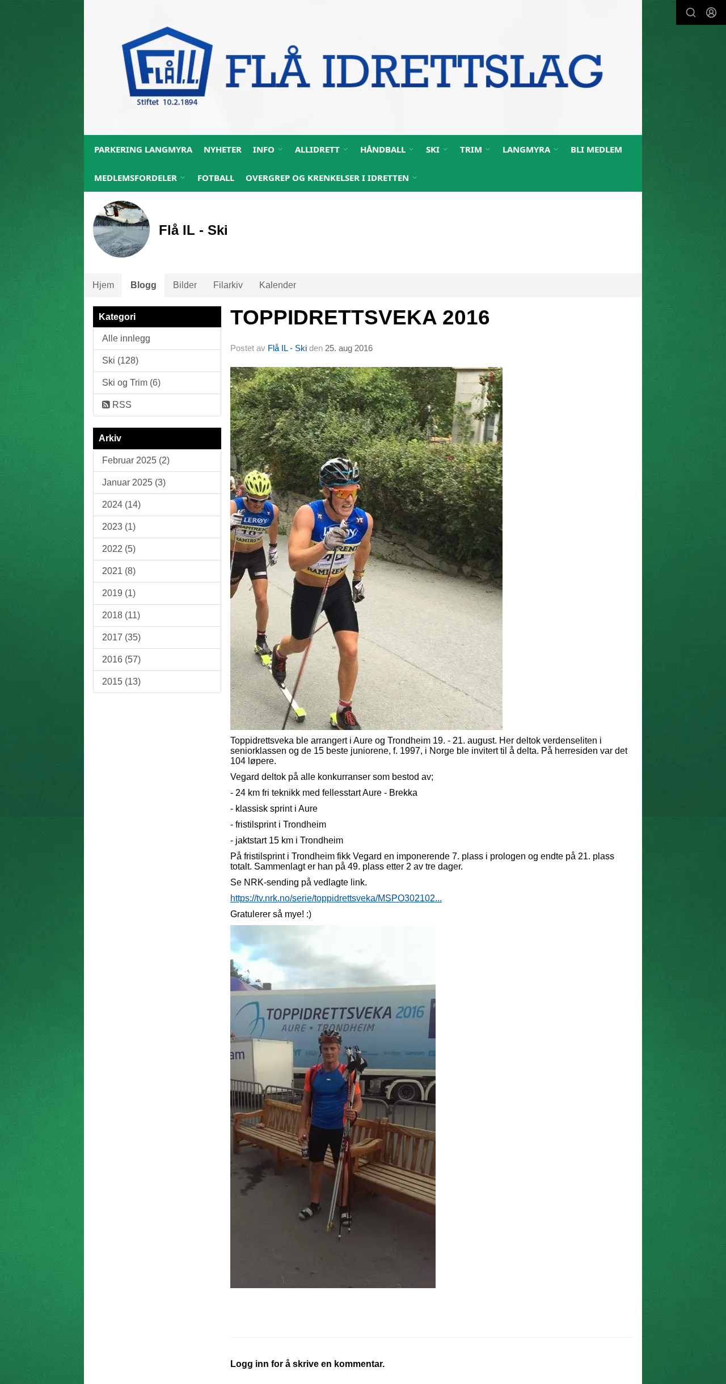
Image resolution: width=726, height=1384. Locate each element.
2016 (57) (121, 659)
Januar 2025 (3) (134, 482)
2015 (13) (121, 681)
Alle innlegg (126, 338)
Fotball (215, 177)
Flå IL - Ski (287, 348)
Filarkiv (228, 285)
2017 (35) (121, 637)
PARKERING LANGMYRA (143, 149)
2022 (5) (119, 549)
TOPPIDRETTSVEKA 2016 (360, 317)
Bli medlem (596, 149)
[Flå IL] (363, 67)
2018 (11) (121, 615)
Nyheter (223, 149)
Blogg (143, 285)
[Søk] (691, 12)
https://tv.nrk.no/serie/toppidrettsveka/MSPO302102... (336, 898)
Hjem (103, 285)
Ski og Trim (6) (131, 382)
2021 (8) (119, 571)
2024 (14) (121, 504)
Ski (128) (120, 360)
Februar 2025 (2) (136, 460)
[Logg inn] (711, 12)
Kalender (277, 285)
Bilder (185, 285)
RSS (121, 405)
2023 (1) (119, 526)
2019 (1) (119, 593)
